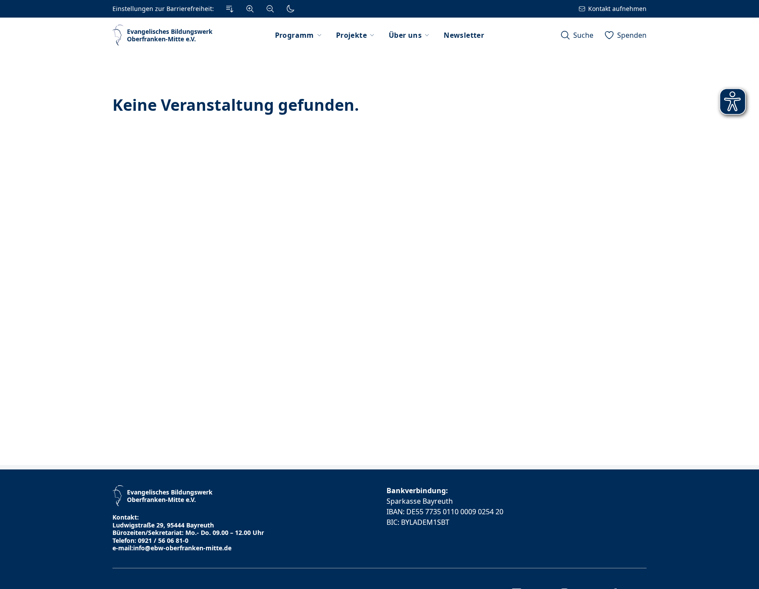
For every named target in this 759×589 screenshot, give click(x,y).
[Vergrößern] (250, 9)
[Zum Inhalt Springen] (230, 9)
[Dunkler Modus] (290, 9)
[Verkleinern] (270, 9)
